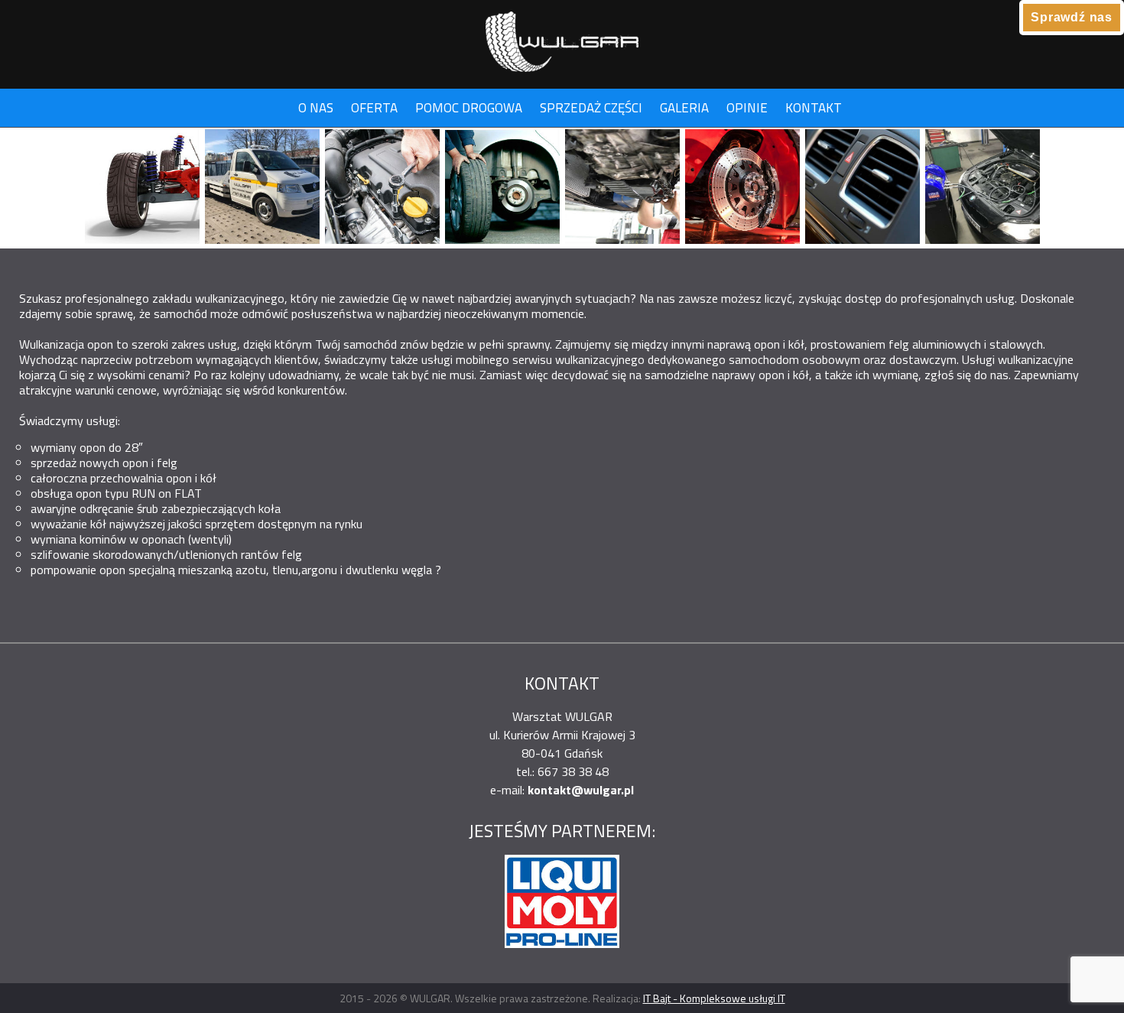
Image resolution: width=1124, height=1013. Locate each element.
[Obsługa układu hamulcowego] (742, 188)
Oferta (374, 108)
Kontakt (813, 108)
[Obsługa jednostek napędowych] (382, 188)
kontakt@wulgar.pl (581, 790)
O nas (315, 108)
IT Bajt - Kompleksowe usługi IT (714, 998)
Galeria (684, 108)
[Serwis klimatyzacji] (862, 188)
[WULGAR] (562, 36)
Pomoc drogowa (468, 108)
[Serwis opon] (502, 188)
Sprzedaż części (591, 108)
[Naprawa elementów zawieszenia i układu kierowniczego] (142, 188)
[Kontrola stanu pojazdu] (622, 188)
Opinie (747, 108)
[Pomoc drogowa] (262, 188)
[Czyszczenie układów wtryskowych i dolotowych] (982, 188)
